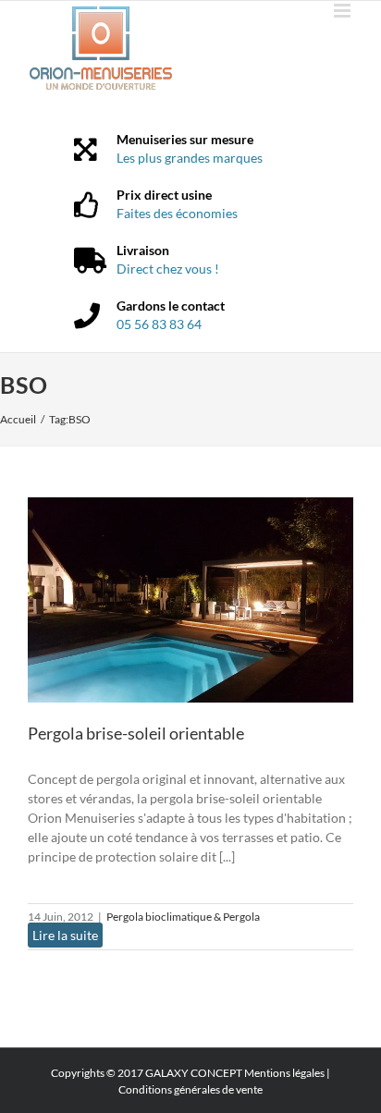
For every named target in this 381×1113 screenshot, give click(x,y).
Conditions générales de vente (190, 1089)
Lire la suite (65, 935)
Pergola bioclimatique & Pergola (183, 916)
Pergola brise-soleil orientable (136, 733)
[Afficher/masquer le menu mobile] (343, 10)
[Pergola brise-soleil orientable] (190, 600)
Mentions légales (284, 1073)
